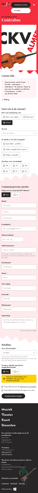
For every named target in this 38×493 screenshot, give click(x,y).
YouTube (22, 483)
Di (15, 166)
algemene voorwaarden (28, 387)
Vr (15, 171)
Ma (5, 166)
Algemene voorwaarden (10, 478)
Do (5, 171)
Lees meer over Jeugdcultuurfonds (15, 379)
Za (24, 171)
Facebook (13, 483)
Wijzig (5, 99)
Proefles (17, 10)
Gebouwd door (13, 489)
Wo (24, 166)
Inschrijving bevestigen (13, 396)
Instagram (5, 483)
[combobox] (23, 133)
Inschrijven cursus (20, 5)
